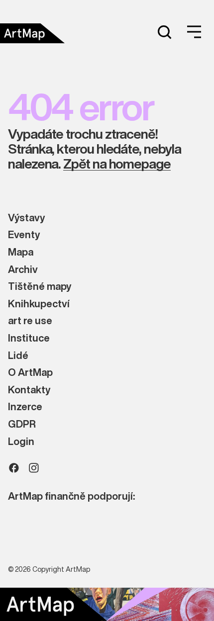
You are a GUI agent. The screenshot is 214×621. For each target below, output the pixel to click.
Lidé (18, 355)
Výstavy (26, 218)
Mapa (20, 252)
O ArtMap (30, 372)
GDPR (22, 424)
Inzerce (25, 407)
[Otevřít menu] (194, 32)
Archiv (23, 269)
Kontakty (29, 390)
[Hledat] (164, 32)
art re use (30, 321)
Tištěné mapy (39, 286)
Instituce (29, 338)
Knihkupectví (39, 304)
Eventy (24, 235)
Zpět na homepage (117, 164)
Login (21, 441)
